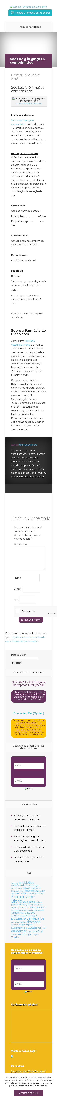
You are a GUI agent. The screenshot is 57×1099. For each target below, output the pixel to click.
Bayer (26, 887)
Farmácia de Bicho (23, 898)
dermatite (20, 893)
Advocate (14, 883)
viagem (35, 935)
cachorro (36, 888)
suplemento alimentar (28, 929)
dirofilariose (31, 893)
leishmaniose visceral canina (22, 910)
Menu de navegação (30, 27)
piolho (26, 915)
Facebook (19, 488)
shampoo (33, 922)
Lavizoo (40, 907)
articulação (16, 888)
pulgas (33, 915)
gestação (39, 902)
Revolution (15, 922)
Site (16, 599)
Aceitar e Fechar (28, 1093)
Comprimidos (30, 890)
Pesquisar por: (18, 655)
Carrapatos (16, 891)
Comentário (20, 544)
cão (13, 893)
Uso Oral (37, 931)
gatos (31, 901)
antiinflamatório (19, 885)
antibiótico (26, 882)
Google (13, 488)
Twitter (24, 488)
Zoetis (15, 937)
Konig (31, 907)
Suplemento (18, 927)
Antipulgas (34, 885)
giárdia (13, 905)
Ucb (29, 932)
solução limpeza (25, 925)
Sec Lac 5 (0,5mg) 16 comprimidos (29, 103)
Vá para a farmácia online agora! (32, 12)
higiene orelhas (18, 907)
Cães (42, 890)
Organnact (17, 912)
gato (25, 901)
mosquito (39, 910)
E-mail (18, 588)
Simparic (14, 925)
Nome (18, 577)
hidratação (23, 904)
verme (14, 934)
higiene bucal (37, 905)
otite (27, 912)
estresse (40, 893)
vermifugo (24, 934)
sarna (23, 922)
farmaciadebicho (28, 445)
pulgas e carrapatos (28, 918)
